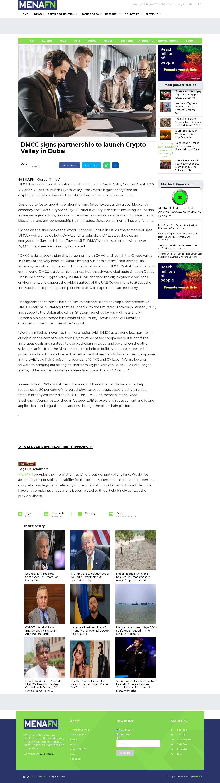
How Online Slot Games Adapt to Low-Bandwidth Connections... (178, 226)
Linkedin (182, 749)
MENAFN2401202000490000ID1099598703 (55, 447)
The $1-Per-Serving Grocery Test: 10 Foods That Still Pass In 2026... (188, 122)
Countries (132, 14)
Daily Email (183, 744)
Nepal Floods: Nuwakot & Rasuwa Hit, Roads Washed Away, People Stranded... (133, 577)
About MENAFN (79, 749)
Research (111, 14)
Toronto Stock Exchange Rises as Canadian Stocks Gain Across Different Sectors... (180, 255)
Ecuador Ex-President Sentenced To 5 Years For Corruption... (41, 577)
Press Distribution (61, 14)
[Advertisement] (111, 26)
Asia (77, 40)
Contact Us (76, 739)
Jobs (72, 754)
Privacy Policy (78, 734)
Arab (63, 40)
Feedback (75, 758)
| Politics (107, 40)
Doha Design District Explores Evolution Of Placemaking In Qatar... (188, 146)
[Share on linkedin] (115, 165)
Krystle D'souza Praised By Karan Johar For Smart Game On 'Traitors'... (89, 684)
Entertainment (163, 40)
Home (24, 14)
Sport (187, 40)
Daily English (126, 730)
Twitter (181, 734)
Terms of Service (79, 729)
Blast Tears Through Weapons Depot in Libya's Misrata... (186, 134)
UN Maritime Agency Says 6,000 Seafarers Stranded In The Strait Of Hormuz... (136, 630)
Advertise (75, 744)
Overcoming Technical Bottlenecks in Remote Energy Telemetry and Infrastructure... (178, 236)
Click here (47, 753)
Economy (127, 40)
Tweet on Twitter (92, 165)
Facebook (182, 729)
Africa (92, 40)
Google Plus (184, 739)
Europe (47, 40)
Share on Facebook (69, 165)
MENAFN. (43, 776)
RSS (179, 754)
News (38, 14)
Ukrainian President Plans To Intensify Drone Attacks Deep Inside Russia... (90, 630)
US (28, 40)
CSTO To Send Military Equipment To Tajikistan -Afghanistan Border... (41, 630)
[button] (190, 4)
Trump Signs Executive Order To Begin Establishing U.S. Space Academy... (90, 577)
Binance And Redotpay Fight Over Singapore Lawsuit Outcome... (188, 94)
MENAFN (27, 179)
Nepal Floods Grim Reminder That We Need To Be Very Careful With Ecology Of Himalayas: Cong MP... (44, 686)
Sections (151, 14)
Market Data (90, 14)
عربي (181, 4)
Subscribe (125, 752)
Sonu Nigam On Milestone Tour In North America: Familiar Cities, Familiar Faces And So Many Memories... (136, 686)
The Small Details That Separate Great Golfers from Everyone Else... (178, 247)
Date (23, 163)
